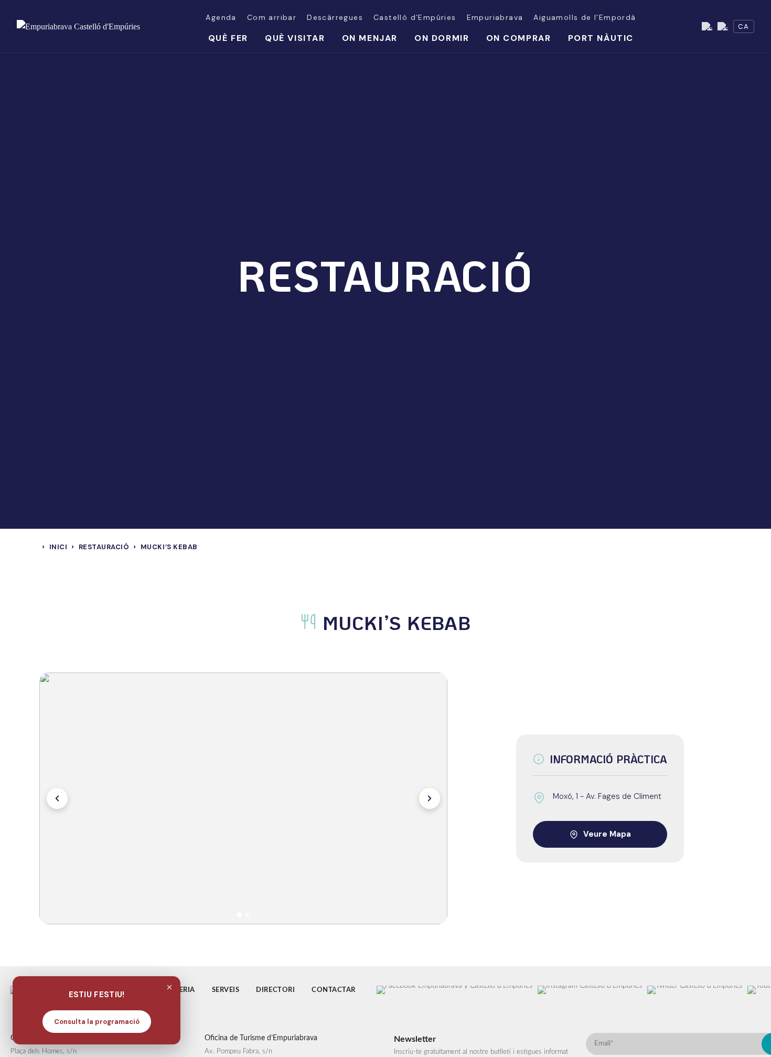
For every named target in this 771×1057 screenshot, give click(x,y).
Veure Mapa (607, 834)
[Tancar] (169, 987)
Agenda (221, 17)
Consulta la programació (97, 1021)
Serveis (226, 990)
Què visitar (295, 38)
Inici (58, 546)
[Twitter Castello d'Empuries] (694, 990)
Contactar (334, 990)
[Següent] (429, 798)
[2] (247, 915)
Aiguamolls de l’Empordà (584, 17)
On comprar (518, 38)
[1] (239, 914)
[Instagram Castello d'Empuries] (723, 26)
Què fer (228, 38)
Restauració (104, 546)
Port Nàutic (601, 38)
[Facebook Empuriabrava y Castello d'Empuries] (707, 26)
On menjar (370, 38)
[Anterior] (57, 798)
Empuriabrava (495, 17)
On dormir (441, 38)
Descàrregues (335, 17)
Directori (275, 990)
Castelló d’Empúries (414, 17)
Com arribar (271, 17)
